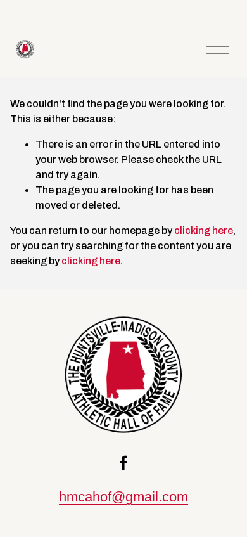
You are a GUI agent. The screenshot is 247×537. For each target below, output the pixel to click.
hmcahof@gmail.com (123, 497)
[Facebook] (123, 462)
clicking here (203, 230)
